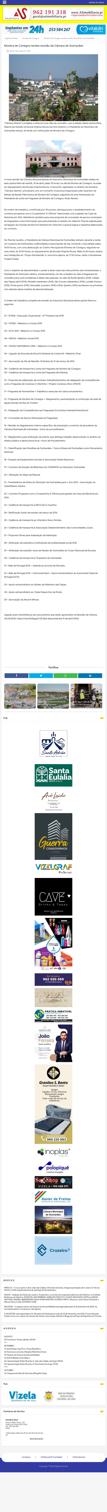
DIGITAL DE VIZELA (96, 3)
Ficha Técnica (79, 1457)
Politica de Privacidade (51, 1457)
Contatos (26, 1457)
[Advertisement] (53, 642)
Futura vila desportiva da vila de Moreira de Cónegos (52, 703)
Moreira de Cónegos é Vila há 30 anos (19, 703)
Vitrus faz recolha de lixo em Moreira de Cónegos (84, 703)
